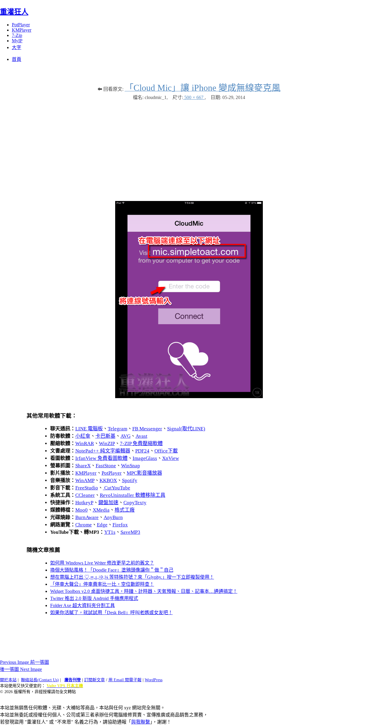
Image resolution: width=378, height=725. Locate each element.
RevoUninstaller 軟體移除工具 (132, 495)
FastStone (106, 465)
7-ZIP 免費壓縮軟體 (141, 443)
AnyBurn (113, 517)
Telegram (117, 429)
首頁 (16, 59)
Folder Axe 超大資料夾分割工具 (82, 605)
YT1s (109, 532)
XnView (170, 458)
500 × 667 (194, 97)
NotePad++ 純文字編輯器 (102, 451)
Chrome (83, 525)
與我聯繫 (140, 721)
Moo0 (81, 510)
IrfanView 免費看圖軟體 (101, 458)
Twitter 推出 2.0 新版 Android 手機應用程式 (94, 598)
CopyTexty (134, 502)
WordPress (153, 680)
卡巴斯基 (105, 436)
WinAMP (84, 480)
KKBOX (108, 480)
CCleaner (85, 495)
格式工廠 (125, 510)
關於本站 (8, 680)
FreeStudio (86, 488)
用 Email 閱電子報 (124, 680)
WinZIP (107, 443)
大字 (16, 47)
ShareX (83, 465)
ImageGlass (145, 458)
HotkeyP (84, 502)
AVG (125, 436)
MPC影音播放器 (144, 473)
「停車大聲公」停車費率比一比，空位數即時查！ (102, 584)
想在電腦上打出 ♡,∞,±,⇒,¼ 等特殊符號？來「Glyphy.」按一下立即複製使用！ (132, 577)
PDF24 (142, 451)
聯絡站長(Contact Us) (40, 680)
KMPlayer (21, 30)
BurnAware (87, 517)
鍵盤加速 (108, 502)
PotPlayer (21, 24)
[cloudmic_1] (189, 396)
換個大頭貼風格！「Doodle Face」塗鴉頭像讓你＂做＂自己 (111, 569)
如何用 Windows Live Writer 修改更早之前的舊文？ (102, 562)
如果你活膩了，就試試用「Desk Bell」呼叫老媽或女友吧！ (111, 612)
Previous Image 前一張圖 (24, 662)
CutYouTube (116, 488)
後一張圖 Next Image (21, 669)
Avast (141, 436)
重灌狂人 (14, 12)
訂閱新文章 (94, 680)
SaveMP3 (130, 532)
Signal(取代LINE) (186, 429)
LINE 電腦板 (89, 429)
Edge (102, 525)
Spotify (129, 480)
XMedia (101, 510)
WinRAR (84, 443)
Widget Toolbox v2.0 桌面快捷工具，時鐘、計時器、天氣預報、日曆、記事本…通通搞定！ (143, 591)
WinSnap (130, 465)
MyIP (17, 40)
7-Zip (17, 35)
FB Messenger (147, 429)
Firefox (120, 525)
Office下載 (166, 451)
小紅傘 (82, 436)
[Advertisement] (189, 147)
